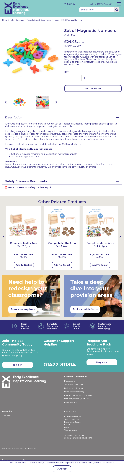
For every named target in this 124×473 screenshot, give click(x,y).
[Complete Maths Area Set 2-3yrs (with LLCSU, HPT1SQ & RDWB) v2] (24, 223)
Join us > (18, 364)
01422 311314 (60, 364)
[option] (31, 56)
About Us (6, 415)
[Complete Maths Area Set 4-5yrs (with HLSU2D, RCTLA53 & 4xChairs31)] (100, 223)
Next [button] (56, 102)
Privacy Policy (70, 402)
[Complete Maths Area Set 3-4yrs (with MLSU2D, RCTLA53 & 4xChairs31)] (62, 223)
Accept (63, 468)
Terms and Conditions (73, 384)
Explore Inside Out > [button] (85, 309)
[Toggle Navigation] (118, 4)
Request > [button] (101, 362)
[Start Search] (116, 9)
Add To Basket (93, 88)
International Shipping (74, 391)
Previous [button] (5, 102)
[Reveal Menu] (118, 4)
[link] (28, 88)
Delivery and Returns (73, 388)
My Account (69, 381)
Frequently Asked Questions (76, 399)
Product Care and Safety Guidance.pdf (29, 187)
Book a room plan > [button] (23, 309)
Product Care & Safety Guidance (78, 395)
